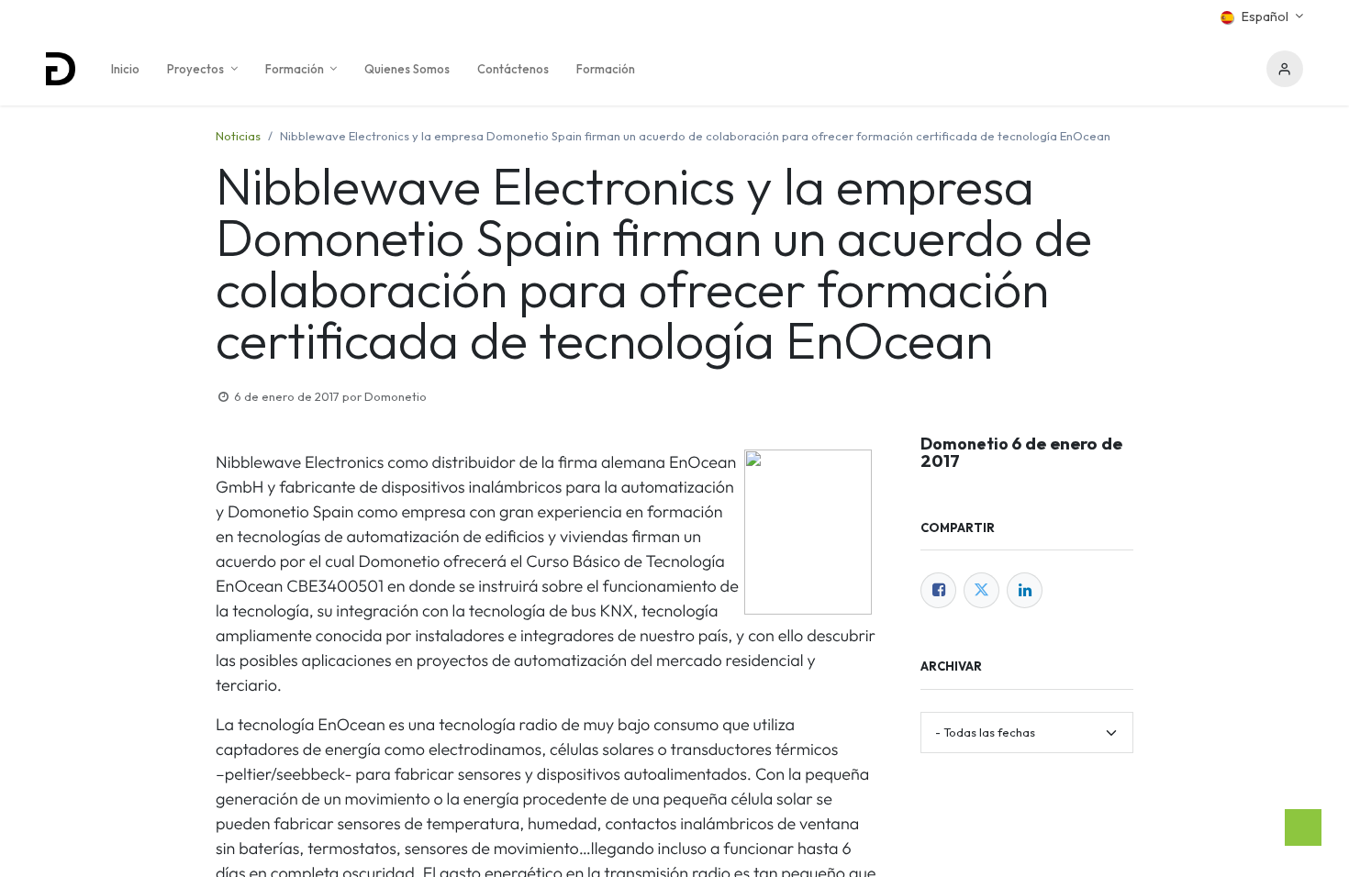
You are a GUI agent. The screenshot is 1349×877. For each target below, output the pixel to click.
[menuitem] (125, 68)
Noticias (238, 135)
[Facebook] (938, 590)
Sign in (1284, 68)
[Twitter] (981, 590)
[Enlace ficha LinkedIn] (1024, 590)
